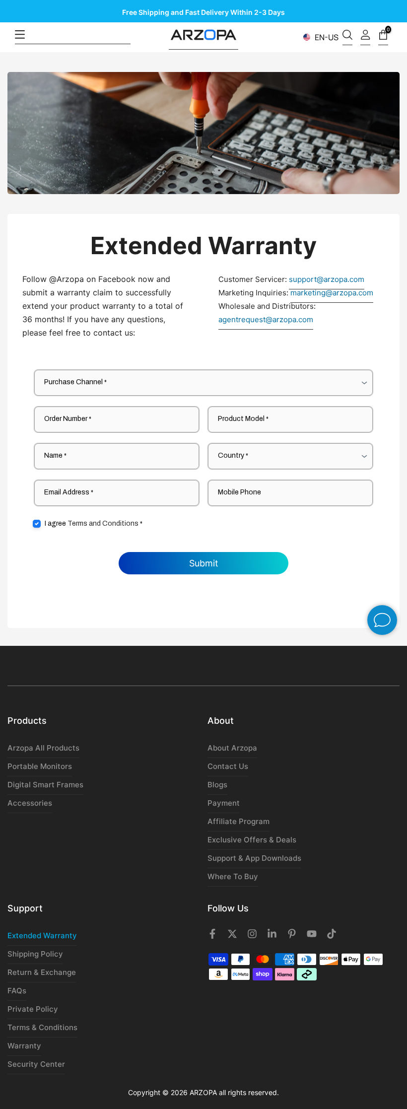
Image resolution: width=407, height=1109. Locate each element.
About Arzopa (232, 748)
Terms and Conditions (103, 523)
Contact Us (227, 766)
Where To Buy (232, 876)
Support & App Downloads (254, 858)
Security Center (36, 1064)
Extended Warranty (42, 935)
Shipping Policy (35, 954)
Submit (203, 563)
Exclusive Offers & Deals (251, 839)
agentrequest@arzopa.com (265, 319)
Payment (223, 803)
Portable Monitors (39, 766)
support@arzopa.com (326, 279)
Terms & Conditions (42, 1027)
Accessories (29, 803)
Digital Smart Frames (45, 784)
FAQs (16, 990)
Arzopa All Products (43, 748)
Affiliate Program (238, 821)
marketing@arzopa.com (331, 292)
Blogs (217, 784)
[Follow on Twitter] (232, 936)
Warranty (24, 1045)
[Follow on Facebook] (212, 936)
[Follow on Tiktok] (332, 936)
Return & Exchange (41, 972)
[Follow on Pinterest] (292, 936)
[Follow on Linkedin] (272, 936)
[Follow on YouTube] (312, 936)
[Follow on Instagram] (252, 936)
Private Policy (32, 1009)
